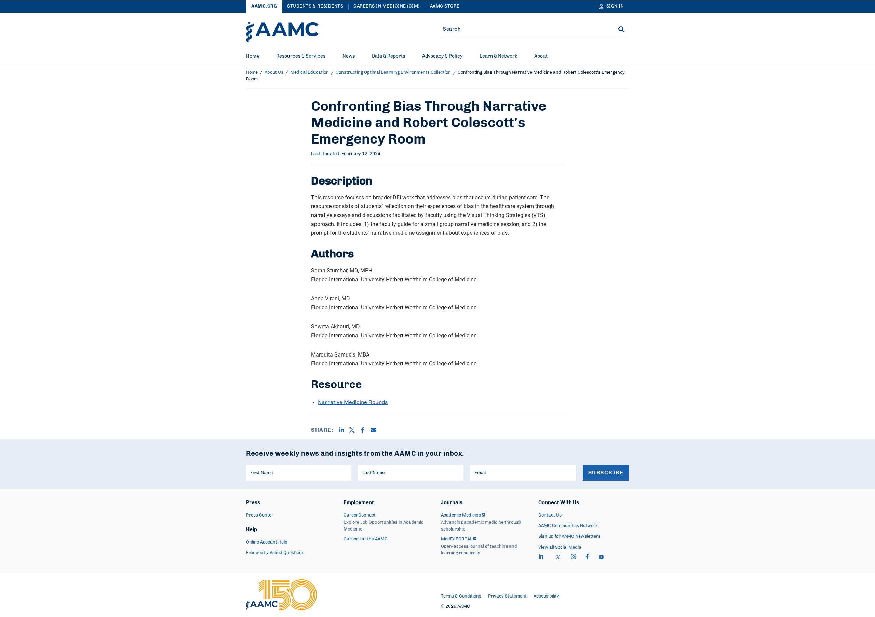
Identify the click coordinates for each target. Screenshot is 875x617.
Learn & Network (498, 56)
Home (252, 56)
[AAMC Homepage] (281, 594)
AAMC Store (445, 6)
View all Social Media (559, 547)
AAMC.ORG (264, 6)
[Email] (376, 430)
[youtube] (601, 557)
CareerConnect (360, 515)
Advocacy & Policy (442, 56)
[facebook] (587, 557)
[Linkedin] (344, 430)
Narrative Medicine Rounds (353, 402)
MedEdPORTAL (456, 539)
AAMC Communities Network (568, 526)
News (348, 56)
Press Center (259, 515)
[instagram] (573, 557)
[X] (354, 430)
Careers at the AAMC (366, 539)
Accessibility (546, 596)
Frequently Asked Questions (275, 553)
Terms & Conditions (461, 596)
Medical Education (309, 72)
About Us (274, 72)
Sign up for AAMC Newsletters (569, 536)
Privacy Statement (507, 596)
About (541, 56)
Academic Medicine (461, 515)
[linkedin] (541, 557)
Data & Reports (388, 56)
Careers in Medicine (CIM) (386, 6)
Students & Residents (315, 6)
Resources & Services (300, 56)
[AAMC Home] (282, 32)
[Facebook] (365, 430)
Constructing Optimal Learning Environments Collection (393, 72)
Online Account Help (266, 542)
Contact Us (550, 515)
